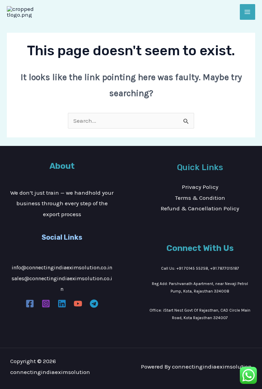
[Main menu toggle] (248, 12)
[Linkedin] (62, 303)
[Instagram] (46, 303)
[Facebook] (30, 303)
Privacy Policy (200, 186)
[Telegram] (94, 303)
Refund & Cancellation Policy (200, 208)
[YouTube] (78, 303)
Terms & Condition (200, 197)
